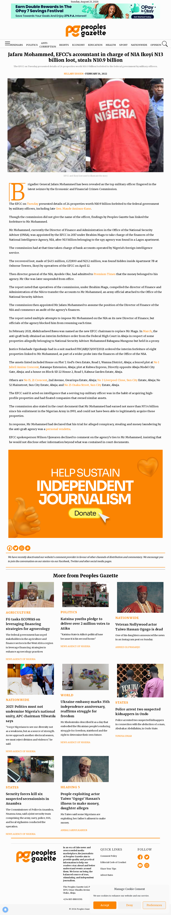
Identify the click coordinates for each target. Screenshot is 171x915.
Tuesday (32, 203)
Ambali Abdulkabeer (74, 830)
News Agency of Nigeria (20, 659)
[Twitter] (15, 548)
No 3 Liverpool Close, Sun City (117, 380)
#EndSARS (16, 44)
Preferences (154, 905)
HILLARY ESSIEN (73, 73)
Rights (64, 44)
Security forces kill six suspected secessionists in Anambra (27, 798)
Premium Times (105, 274)
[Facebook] (9, 548)
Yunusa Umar (123, 736)
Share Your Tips (108, 868)
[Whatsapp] (21, 548)
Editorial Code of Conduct (113, 862)
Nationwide (139, 44)
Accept (105, 905)
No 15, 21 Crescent (35, 380)
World (67, 695)
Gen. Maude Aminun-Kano (73, 208)
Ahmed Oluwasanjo (127, 647)
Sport (123, 44)
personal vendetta (58, 429)
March (147, 331)
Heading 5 (70, 787)
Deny (129, 905)
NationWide (127, 618)
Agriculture (18, 612)
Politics (32, 44)
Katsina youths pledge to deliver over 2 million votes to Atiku (85, 623)
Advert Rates (106, 875)
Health (111, 44)
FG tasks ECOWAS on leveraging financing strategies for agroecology (28, 624)
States (121, 702)
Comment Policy (108, 856)
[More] (27, 548)
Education (95, 44)
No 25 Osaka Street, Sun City (82, 385)
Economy (78, 44)
